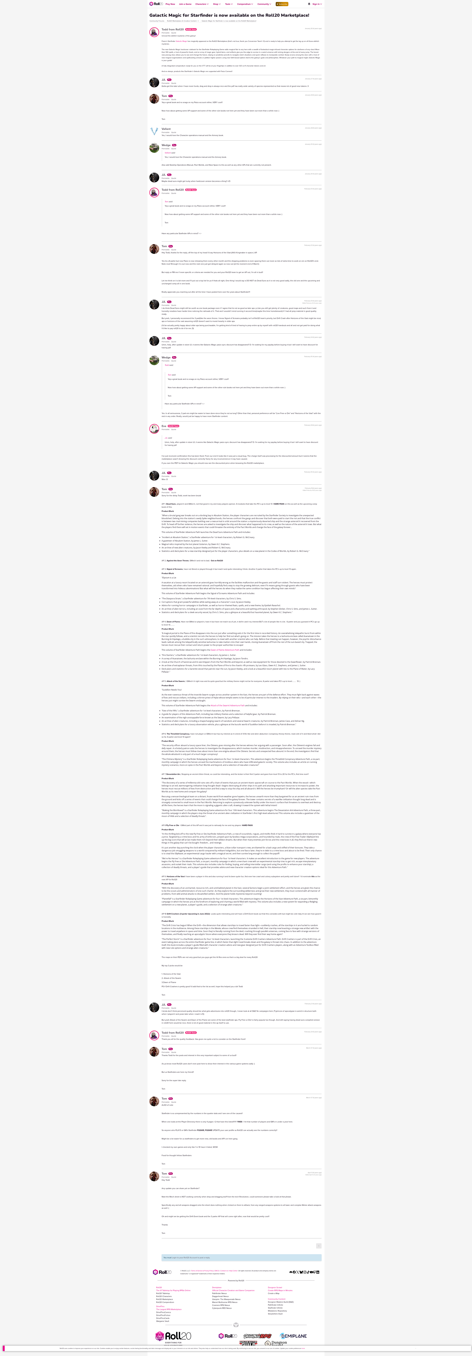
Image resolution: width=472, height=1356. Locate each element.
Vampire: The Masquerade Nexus (226, 1299)
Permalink (166, 32)
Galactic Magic (181, 41)
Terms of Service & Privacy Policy (202, 1271)
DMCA (217, 1271)
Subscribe (282, 4)
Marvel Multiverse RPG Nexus (224, 1302)
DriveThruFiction (163, 1315)
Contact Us (224, 1271)
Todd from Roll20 (173, 29)
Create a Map (273, 1293)
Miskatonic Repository (277, 1310)
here (303, 1348)
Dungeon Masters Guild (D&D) (281, 1302)
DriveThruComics (163, 1312)
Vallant (166, 129)
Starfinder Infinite (275, 1307)
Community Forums (157, 21)
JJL (164, 80)
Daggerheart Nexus (220, 1296)
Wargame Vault (162, 1321)
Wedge (166, 145)
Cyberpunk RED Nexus (222, 1308)
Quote (173, 32)
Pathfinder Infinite (275, 1305)
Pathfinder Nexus (219, 1293)
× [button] (415, 1348)
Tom (165, 96)
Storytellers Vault (275, 1313)
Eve (164, 426)
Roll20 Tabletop (163, 1293)
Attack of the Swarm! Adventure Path (228, 705)
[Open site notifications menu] (309, 4)
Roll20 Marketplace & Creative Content (182, 21)
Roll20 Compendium (165, 1302)
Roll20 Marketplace (164, 1299)
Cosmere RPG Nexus (221, 1305)
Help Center (233, 1271)
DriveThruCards (162, 1318)
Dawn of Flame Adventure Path (225, 650)
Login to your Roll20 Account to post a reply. (191, 1257)
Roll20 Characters (164, 1296)
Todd (167, 365)
